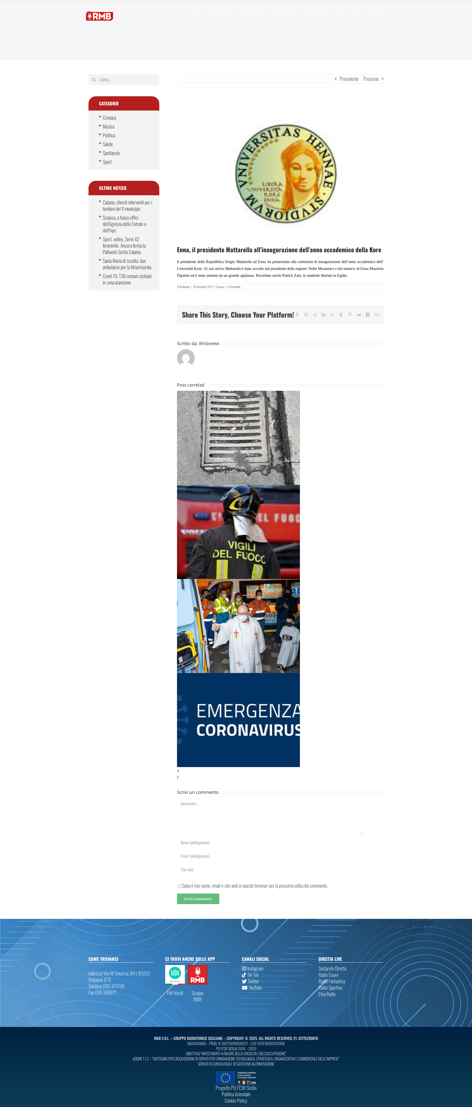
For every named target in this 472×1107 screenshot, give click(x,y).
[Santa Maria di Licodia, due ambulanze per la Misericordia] (238, 582)
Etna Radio (327, 993)
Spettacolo (111, 153)
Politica (109, 135)
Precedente (349, 78)
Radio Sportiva (330, 987)
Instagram (254, 968)
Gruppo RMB (198, 996)
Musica (108, 126)
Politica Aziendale (236, 1094)
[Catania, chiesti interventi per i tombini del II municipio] (238, 394)
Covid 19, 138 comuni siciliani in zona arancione (127, 279)
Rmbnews (185, 286)
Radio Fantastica (332, 981)
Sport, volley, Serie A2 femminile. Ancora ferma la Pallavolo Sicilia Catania (124, 245)
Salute (108, 144)
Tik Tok (252, 974)
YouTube (255, 987)
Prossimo (371, 78)
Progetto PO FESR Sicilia (236, 1087)
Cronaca (220, 286)
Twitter (253, 981)
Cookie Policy (236, 1100)
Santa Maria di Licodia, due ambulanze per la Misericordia (127, 264)
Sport (107, 161)
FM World (175, 992)
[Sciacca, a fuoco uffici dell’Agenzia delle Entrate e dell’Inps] (238, 488)
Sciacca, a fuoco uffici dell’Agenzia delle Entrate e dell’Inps (124, 224)
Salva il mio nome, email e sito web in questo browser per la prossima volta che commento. (255, 885)
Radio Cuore (329, 974)
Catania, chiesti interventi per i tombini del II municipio (127, 205)
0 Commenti (234, 286)
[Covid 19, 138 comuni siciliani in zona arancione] (238, 676)
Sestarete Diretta (332, 968)
